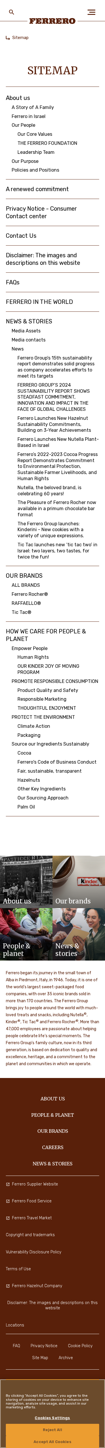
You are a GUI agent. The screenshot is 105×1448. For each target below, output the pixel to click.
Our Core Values (35, 134)
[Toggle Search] (12, 12)
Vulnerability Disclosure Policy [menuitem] (33, 1252)
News (18, 349)
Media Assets (26, 331)
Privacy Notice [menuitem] (44, 1345)
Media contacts (29, 340)
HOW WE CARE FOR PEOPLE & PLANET (46, 635)
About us (18, 97)
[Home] (8, 38)
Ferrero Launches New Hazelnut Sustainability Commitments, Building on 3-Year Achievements (55, 424)
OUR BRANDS (24, 575)
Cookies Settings (52, 1418)
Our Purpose (25, 161)
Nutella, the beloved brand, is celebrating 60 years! (49, 490)
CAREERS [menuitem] (52, 1147)
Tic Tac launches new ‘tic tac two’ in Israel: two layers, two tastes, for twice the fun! (57, 551)
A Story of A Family (33, 107)
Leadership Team (36, 152)
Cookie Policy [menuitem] (80, 1345)
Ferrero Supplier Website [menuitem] (35, 1184)
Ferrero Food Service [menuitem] (32, 1201)
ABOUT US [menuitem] (53, 1099)
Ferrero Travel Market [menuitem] (32, 1218)
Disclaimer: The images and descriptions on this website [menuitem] (52, 1305)
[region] (52, 1413)
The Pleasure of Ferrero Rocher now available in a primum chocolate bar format (57, 508)
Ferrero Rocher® (30, 594)
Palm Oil (26, 807)
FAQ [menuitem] (16, 1345)
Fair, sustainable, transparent (50, 771)
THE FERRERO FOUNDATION (47, 143)
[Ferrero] (52, 21)
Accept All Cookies (52, 1442)
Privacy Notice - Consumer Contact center (41, 212)
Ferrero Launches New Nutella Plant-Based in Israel (58, 442)
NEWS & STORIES (29, 321)
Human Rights (33, 657)
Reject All (52, 1430)
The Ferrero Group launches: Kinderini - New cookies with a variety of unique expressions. (51, 530)
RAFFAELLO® (26, 603)
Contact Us (21, 235)
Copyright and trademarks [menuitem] (30, 1234)
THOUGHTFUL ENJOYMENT (47, 708)
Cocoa (24, 753)
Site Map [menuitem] (40, 1357)
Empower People (30, 648)
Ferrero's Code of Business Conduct (57, 762)
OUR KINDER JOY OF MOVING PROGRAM (48, 669)
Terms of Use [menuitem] (18, 1268)
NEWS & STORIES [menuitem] (52, 1164)
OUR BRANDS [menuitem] (52, 1131)
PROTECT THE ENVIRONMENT (43, 717)
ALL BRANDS (26, 585)
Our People (23, 125)
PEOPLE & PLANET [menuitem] (52, 1115)
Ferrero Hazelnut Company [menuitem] (37, 1285)
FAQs (13, 282)
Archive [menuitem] (66, 1357)
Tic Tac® (21, 612)
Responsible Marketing (42, 699)
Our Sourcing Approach (43, 798)
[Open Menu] (93, 12)
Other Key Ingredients (42, 789)
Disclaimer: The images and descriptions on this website (43, 259)
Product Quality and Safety (48, 690)
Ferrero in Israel (29, 116)
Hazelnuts (29, 780)
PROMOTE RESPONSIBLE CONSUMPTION (55, 681)
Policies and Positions (35, 170)
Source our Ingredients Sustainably (50, 744)
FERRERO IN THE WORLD (39, 301)
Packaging (29, 735)
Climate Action (34, 726)
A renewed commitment (37, 189)
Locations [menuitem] (15, 1325)
